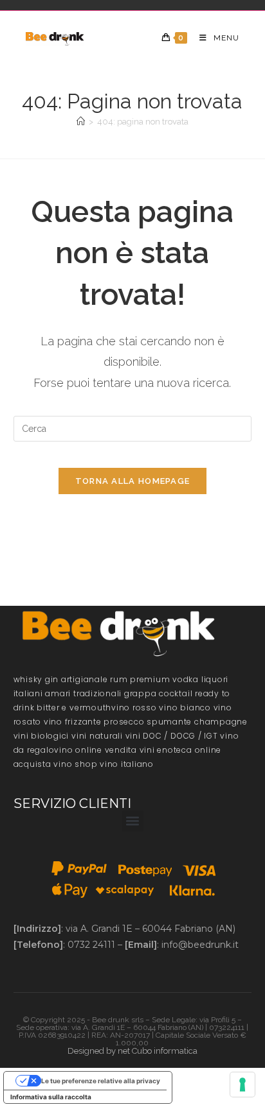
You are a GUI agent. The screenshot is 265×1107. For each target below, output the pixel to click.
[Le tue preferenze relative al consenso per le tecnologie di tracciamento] (242, 1084)
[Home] (81, 121)
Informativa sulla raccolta (50, 1097)
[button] (132, 821)
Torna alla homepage (132, 481)
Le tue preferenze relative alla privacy (100, 1081)
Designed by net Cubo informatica (132, 1051)
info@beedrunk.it (200, 944)
